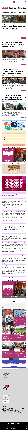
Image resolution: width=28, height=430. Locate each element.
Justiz (14, 412)
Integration (4, 412)
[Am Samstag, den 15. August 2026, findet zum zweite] (8, 350)
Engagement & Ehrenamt (5, 410)
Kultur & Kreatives (11, 413)
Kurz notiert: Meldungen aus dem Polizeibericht (15, 217)
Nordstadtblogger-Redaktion (13, 101)
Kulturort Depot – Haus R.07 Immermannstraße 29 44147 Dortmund (7, 374)
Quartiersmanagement (9, 415)
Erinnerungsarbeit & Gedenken (14, 410)
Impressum (4, 390)
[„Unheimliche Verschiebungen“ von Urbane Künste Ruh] (8, 317)
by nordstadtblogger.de (14, 428)
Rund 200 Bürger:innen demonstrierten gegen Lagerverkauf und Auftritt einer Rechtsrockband (14, 202)
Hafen (24, 411)
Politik (20, 414)
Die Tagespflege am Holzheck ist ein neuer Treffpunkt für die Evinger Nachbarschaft (13, 268)
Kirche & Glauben (4, 413)
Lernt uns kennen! (5, 387)
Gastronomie (9, 411)
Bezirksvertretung (21, 408)
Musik (10, 414)
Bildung (3, 409)
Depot (12, 409)
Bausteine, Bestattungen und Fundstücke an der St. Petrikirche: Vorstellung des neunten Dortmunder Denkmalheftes (13, 26)
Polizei (3, 415)
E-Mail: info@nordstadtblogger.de (8, 380)
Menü (14, 1)
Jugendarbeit (9, 412)
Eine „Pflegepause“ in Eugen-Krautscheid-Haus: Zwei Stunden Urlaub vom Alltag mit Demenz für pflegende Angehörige (14, 219)
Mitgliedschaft (5, 389)
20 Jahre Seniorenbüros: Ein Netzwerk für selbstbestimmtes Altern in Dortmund (14, 224)
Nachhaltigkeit (15, 414)
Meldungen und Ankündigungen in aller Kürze (14, 205)
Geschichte (14, 411)
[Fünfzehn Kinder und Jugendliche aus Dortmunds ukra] (20, 350)
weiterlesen (23, 90)
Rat (15, 415)
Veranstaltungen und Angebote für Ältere (10, 195)
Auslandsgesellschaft (11, 408)
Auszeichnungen (5, 388)
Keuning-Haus (19, 412)
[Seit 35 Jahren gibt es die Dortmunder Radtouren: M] (20, 317)
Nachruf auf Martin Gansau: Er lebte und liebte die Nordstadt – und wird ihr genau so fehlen (13, 237)
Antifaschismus (4, 408)
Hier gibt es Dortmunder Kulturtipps (13, 207)
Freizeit (3, 411)
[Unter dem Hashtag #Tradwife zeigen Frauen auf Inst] (8, 333)
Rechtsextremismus (20, 415)
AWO (16, 408)
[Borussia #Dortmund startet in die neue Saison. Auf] (20, 333)
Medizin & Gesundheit (5, 414)
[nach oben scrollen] (26, 428)
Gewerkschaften (19, 411)
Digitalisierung (17, 409)
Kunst (16, 413)
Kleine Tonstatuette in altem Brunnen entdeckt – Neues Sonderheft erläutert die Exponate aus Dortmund (13, 44)
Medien (20, 413)
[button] (14, 126)
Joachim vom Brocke (13, 48)
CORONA (8, 409)
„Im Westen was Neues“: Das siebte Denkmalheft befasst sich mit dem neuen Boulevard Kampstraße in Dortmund (13, 71)
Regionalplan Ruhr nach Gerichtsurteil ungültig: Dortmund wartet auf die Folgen (13, 248)
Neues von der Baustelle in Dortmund (7, 197)
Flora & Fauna (21, 410)
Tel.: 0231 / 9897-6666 (6, 377)
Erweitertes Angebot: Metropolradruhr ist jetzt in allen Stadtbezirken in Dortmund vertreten (13, 265)
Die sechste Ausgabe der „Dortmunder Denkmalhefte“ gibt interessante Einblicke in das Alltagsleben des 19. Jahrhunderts (14, 97)
